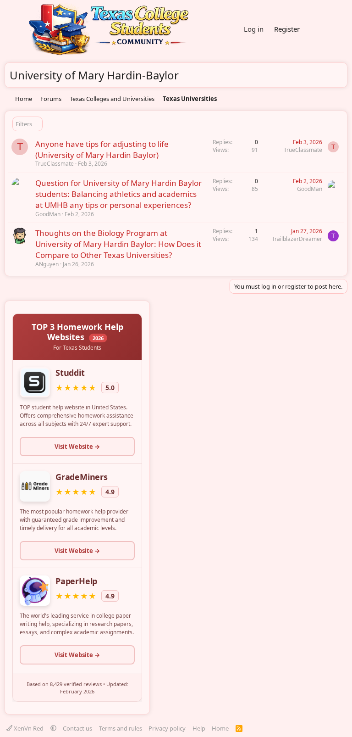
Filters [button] (24, 124)
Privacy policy (167, 728)
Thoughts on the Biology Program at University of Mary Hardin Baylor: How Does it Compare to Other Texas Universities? (118, 244)
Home (220, 728)
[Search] (338, 29)
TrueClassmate (54, 164)
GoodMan (47, 214)
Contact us (77, 728)
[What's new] (316, 29)
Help (198, 728)
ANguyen (47, 264)
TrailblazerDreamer (297, 239)
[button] (53, 728)
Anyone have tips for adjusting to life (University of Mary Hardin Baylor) (102, 149)
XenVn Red (28, 728)
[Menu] (12, 29)
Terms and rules (120, 728)
